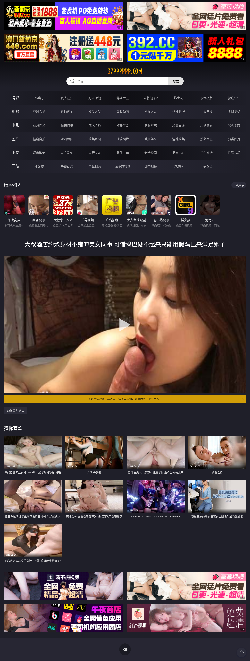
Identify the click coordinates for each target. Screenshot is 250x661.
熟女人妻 (150, 112)
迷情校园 (150, 153)
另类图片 (234, 139)
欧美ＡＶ (94, 112)
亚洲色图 (67, 139)
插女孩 (39, 166)
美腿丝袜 (150, 139)
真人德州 (67, 98)
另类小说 (178, 153)
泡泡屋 (178, 166)
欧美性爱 (122, 125)
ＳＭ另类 (234, 112)
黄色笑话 (206, 153)
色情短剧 (206, 166)
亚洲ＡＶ (39, 112)
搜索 (176, 81)
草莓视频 (94, 166)
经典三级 (178, 125)
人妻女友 (94, 153)
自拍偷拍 (67, 112)
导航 (15, 166)
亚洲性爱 (39, 125)
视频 (15, 111)
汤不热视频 (122, 166)
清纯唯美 (178, 139)
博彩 (15, 98)
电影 (15, 125)
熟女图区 (206, 139)
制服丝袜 (150, 125)
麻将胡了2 (151, 98)
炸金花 (178, 98)
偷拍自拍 (67, 125)
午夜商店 (67, 166)
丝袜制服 (178, 112)
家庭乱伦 (67, 153)
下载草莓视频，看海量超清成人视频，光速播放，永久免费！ (125, 399)
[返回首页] (241, 652)
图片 (15, 139)
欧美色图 (94, 139)
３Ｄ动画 (122, 112)
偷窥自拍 (39, 139)
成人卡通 (94, 125)
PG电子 (39, 98)
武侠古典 (122, 153)
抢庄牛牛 (234, 98)
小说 (15, 152)
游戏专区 (122, 98)
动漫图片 (122, 139)
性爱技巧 (234, 153)
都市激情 (39, 153)
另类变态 (234, 125)
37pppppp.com (125, 71)
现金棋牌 (206, 98)
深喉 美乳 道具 (15, 410)
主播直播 (206, 112)
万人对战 (94, 98)
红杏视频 (150, 166)
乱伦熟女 (206, 125)
